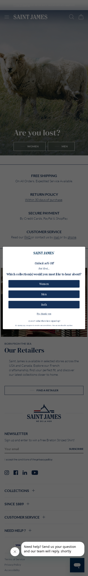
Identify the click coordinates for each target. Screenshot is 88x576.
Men (44, 294)
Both (44, 305)
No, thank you (44, 313)
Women (44, 284)
